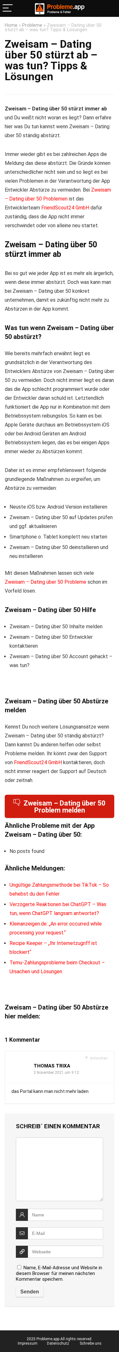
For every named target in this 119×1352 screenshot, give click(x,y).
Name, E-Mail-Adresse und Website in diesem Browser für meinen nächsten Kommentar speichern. (59, 1273)
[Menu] (7, 8)
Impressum (27, 1343)
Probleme (32, 25)
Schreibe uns (91, 1343)
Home (11, 25)
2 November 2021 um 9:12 (56, 1072)
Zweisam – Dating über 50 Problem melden (64, 806)
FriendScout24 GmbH (65, 208)
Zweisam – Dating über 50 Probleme (45, 582)
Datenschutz (58, 1343)
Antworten (98, 1058)
